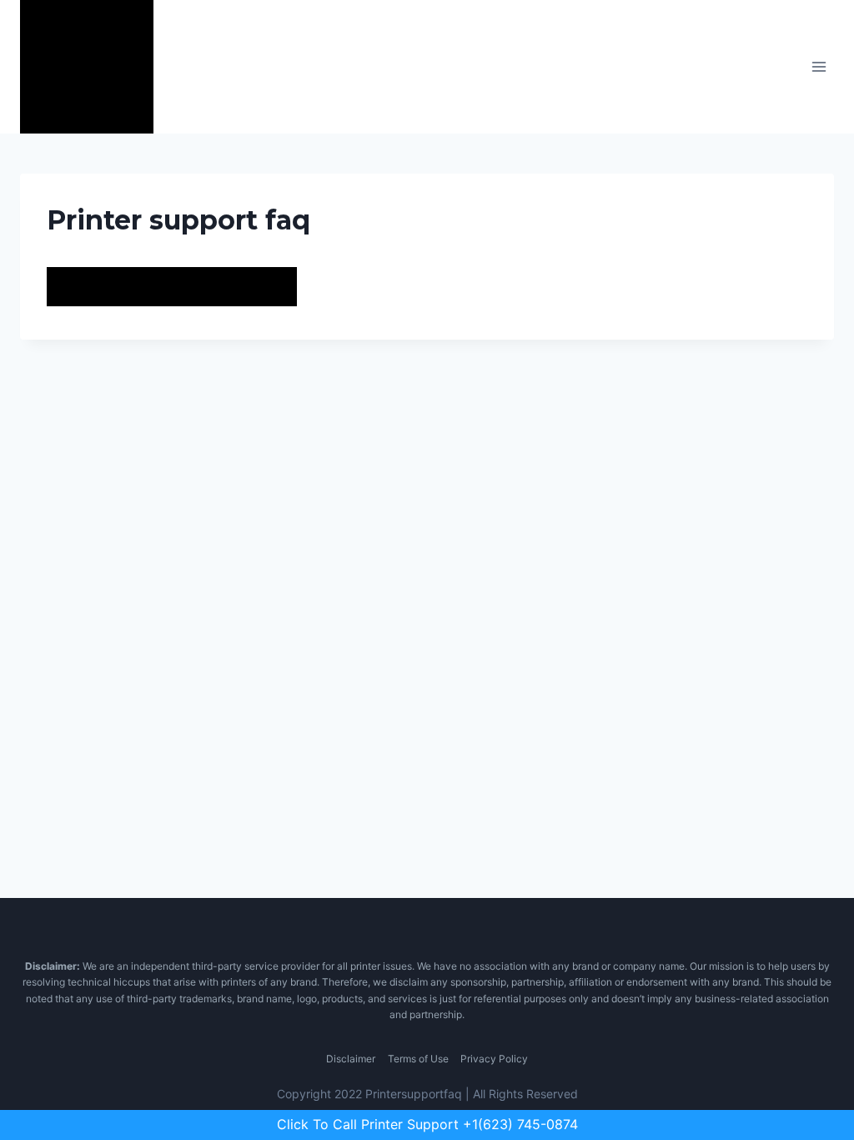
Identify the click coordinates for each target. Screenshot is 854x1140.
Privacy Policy (494, 1058)
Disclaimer (350, 1058)
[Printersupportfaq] (86, 67)
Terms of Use (418, 1058)
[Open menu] (818, 66)
